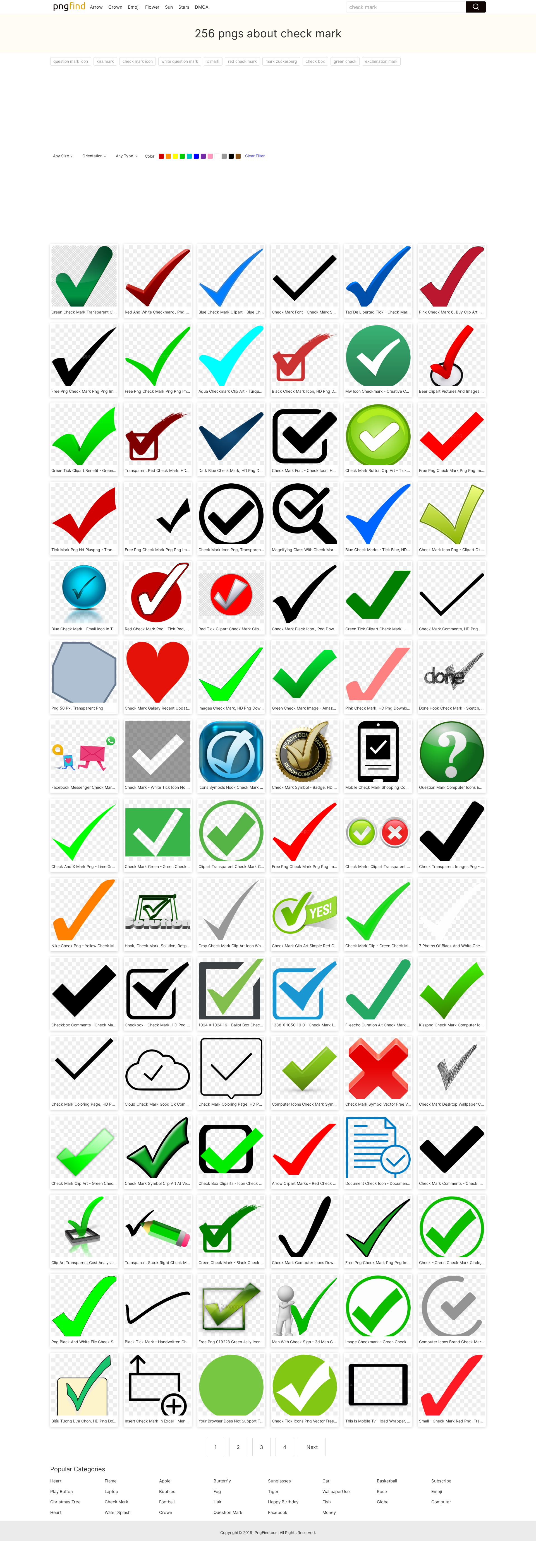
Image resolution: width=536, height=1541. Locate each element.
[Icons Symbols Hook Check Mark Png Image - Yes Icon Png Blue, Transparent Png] (231, 752)
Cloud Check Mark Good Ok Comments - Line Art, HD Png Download (187, 1104)
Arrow (96, 7)
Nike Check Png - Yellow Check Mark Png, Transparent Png (106, 945)
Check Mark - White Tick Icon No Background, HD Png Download (184, 787)
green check (345, 61)
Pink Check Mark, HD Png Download (378, 708)
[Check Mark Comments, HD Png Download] (452, 594)
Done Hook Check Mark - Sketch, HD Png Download (467, 708)
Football (167, 1501)
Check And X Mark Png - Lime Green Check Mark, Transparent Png (112, 866)
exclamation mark (381, 61)
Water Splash (118, 1512)
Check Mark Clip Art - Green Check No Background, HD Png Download (116, 1183)
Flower (152, 7)
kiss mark (105, 61)
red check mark (242, 61)
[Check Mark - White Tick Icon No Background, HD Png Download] (157, 752)
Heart (55, 1481)
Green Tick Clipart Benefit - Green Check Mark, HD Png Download (111, 470)
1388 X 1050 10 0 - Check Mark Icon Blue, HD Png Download (328, 1024)
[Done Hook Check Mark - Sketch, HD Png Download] (452, 673)
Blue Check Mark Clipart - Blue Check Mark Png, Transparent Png (258, 312)
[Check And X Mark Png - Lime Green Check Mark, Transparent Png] (84, 831)
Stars (183, 7)
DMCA (202, 7)
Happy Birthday (283, 1501)
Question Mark (228, 1512)
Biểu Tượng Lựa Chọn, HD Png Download (88, 1421)
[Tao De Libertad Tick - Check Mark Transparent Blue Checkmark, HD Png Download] (378, 277)
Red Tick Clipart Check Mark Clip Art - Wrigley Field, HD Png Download (263, 628)
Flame (111, 1481)
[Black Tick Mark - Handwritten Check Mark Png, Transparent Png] (157, 1307)
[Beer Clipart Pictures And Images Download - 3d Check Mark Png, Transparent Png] (452, 356)
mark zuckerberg (281, 61)
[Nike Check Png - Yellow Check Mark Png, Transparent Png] (84, 911)
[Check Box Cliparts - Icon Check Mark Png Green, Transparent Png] (231, 1148)
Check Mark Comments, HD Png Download (458, 628)
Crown (115, 7)
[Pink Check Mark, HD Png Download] (378, 673)
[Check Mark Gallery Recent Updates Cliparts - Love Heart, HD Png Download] (157, 673)
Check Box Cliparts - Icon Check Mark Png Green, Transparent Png (259, 1183)
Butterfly (222, 1481)
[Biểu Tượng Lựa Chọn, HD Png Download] (84, 1386)
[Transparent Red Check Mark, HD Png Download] (157, 435)
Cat (325, 1481)
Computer (441, 1501)
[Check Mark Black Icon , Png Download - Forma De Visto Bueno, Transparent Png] (305, 594)
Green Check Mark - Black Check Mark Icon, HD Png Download (256, 1262)
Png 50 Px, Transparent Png (77, 708)
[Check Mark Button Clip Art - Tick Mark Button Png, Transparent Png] (378, 435)
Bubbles (167, 1491)
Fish (326, 1501)
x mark (213, 61)
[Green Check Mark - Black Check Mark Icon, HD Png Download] (231, 1228)
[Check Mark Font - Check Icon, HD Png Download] (305, 435)
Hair (218, 1501)
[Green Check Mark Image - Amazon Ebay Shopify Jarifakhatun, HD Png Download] (305, 673)
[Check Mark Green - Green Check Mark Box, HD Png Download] (157, 831)
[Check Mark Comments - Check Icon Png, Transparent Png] (452, 1148)
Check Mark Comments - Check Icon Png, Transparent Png (473, 1183)
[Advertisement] (217, 107)
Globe (383, 1501)
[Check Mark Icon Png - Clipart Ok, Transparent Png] (452, 515)
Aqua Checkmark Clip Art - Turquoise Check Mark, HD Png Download (261, 391)
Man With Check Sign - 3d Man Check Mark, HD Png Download (329, 1341)
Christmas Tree (65, 1501)
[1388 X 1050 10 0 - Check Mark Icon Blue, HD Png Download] (305, 990)
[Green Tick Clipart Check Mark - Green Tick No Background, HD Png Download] (378, 594)
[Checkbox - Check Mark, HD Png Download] (157, 990)
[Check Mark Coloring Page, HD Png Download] (84, 1069)
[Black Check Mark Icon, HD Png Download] (305, 356)
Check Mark (116, 1501)
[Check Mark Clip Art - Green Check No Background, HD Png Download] (84, 1148)
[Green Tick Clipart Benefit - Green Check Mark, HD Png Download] (84, 435)
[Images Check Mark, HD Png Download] (231, 673)
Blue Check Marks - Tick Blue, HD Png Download (389, 549)
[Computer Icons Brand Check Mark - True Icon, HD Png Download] (452, 1307)
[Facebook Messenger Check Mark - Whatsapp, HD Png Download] (84, 752)
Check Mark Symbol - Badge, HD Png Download (316, 787)
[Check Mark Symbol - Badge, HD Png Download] (305, 752)
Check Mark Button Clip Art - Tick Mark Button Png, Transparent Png (408, 470)
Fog (217, 1491)
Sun (169, 7)
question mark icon (70, 61)
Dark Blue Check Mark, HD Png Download (236, 470)
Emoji (134, 7)
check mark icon (138, 61)
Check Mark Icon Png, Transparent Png (234, 549)
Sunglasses (279, 1481)
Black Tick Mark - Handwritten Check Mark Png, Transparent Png (185, 1341)
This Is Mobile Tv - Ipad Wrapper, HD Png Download (392, 1421)
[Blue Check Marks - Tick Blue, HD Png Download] (378, 515)
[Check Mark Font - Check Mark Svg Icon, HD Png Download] (305, 277)
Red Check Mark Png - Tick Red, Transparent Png (170, 628)
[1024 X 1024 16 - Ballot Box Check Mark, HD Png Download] (231, 990)
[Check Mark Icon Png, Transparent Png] (231, 515)
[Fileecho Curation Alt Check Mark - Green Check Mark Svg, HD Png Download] (378, 990)
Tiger (273, 1491)
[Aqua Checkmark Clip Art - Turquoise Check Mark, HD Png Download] (231, 356)
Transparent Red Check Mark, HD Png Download (169, 470)
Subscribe (441, 1481)
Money (329, 1512)
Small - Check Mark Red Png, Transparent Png (461, 1421)
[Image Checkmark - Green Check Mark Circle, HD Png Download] (378, 1307)
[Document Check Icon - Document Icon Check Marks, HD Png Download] (378, 1148)
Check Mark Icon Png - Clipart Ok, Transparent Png (466, 549)
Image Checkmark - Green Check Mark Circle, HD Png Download (404, 1341)
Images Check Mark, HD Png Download (234, 708)
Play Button (61, 1491)
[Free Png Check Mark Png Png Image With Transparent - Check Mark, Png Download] (84, 356)
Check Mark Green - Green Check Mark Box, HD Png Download (182, 866)
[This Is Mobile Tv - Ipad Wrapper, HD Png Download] (378, 1386)
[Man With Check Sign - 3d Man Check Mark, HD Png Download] (305, 1307)
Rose (382, 1491)
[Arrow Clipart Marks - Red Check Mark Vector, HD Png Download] (305, 1148)
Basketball (387, 1481)
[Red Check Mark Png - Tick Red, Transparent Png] (157, 594)
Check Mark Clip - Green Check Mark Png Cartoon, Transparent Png (407, 945)
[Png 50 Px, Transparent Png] (84, 673)
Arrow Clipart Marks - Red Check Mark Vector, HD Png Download (331, 1183)
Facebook (277, 1512)
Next (312, 1447)
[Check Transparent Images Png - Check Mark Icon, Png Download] (452, 831)
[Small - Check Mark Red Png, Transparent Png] (452, 1386)
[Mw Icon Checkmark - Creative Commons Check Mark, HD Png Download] (378, 356)
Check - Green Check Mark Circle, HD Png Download (467, 1262)
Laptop (111, 1491)
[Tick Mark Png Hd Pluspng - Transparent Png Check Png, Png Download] (84, 515)
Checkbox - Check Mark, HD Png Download (165, 1024)
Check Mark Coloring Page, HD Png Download (93, 1104)
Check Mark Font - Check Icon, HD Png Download (317, 470)
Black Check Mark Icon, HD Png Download (311, 391)
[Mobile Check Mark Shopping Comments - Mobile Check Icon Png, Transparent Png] (378, 752)
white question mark (179, 61)
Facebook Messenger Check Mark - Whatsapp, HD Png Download (111, 787)
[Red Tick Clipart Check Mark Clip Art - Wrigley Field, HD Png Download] (231, 594)
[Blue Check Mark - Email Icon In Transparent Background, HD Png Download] (84, 594)
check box (315, 61)
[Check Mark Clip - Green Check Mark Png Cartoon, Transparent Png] (378, 911)
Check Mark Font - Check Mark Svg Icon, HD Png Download (327, 312)
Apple (165, 1481)
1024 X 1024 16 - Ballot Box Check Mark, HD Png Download (253, 1024)
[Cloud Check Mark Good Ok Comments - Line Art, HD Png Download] (157, 1069)
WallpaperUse (336, 1491)
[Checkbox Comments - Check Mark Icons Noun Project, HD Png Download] (84, 990)
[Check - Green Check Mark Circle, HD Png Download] (452, 1228)
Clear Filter (255, 155)
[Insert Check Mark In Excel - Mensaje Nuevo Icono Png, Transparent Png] (157, 1386)
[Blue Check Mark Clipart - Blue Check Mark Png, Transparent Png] (231, 277)
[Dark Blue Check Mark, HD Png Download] (231, 435)
